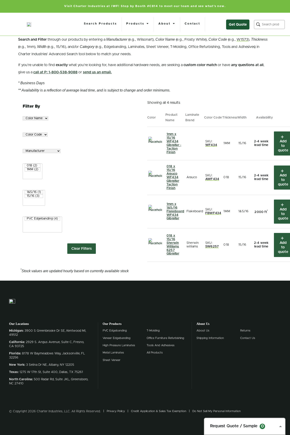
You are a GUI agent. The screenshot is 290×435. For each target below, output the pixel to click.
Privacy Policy (116, 411)
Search (258, 24)
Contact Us (247, 338)
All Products (155, 352)
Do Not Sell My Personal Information (216, 411)
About (164, 23)
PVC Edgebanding (115, 330)
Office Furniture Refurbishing (165, 338)
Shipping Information (210, 338)
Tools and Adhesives (160, 345)
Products (135, 23)
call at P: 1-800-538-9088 (55, 72)
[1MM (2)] (32, 169)
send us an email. (97, 72)
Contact (192, 23)
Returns (245, 330)
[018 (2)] (32, 166)
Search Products (100, 23)
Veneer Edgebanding (116, 338)
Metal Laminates (113, 352)
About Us (202, 330)
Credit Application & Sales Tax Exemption (158, 411)
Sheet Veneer (112, 360)
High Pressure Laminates (119, 345)
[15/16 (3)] (34, 196)
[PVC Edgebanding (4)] (42, 219)
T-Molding (153, 330)
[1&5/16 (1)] (34, 192)
